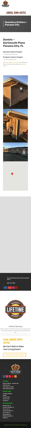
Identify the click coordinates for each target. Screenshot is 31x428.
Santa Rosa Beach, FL (8, 410)
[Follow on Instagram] (13, 287)
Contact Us (5, 400)
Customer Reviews (7, 393)
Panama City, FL (7, 405)
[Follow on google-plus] (10, 287)
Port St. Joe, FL (6, 409)
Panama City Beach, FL (8, 407)
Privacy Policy (6, 397)
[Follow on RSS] (15, 376)
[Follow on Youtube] (16, 287)
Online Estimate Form (15, 355)
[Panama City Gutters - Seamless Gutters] (15, 108)
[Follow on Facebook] (5, 287)
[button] (12, 174)
